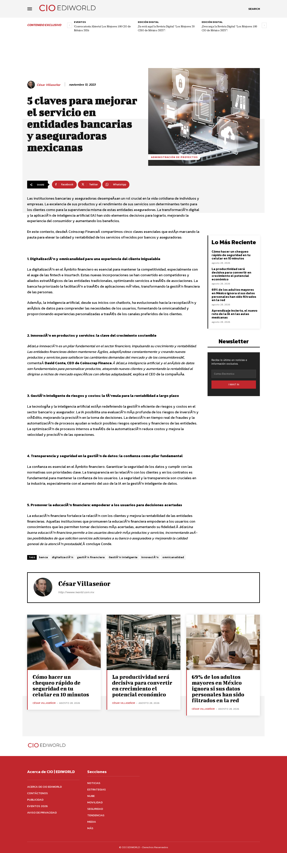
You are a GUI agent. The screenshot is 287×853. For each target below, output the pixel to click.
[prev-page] (69, 25)
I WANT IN (233, 384)
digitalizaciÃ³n (62, 557)
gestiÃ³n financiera (91, 557)
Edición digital (148, 22)
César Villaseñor (48, 85)
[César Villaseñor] (31, 85)
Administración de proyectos (174, 157)
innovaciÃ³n (150, 557)
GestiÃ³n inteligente (123, 557)
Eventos (80, 22)
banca (43, 557)
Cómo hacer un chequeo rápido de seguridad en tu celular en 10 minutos (231, 255)
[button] (254, 9)
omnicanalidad (173, 557)
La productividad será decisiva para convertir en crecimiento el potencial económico (231, 274)
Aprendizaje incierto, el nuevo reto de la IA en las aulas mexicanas (234, 314)
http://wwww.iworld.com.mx (76, 592)
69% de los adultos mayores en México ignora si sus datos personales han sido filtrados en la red (234, 294)
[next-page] (264, 25)
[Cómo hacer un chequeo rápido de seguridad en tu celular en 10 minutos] (64, 642)
